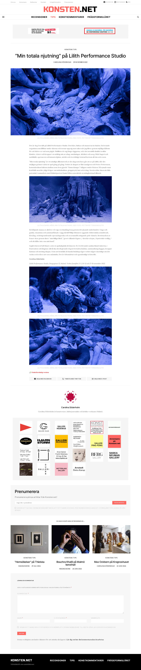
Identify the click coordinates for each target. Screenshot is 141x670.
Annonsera (22, 2)
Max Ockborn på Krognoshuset (111, 561)
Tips (53, 17)
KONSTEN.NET (21, 660)
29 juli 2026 (36, 566)
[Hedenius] (61, 427)
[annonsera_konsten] (114, 441)
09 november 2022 (80, 62)
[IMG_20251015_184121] (43, 31)
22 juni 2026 (121, 566)
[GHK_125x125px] (61, 441)
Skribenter (33, 2)
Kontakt (43, 2)
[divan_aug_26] (79, 455)
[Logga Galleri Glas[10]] (43, 427)
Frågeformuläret (98, 17)
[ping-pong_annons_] (96, 441)
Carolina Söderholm (62, 62)
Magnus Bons (24, 566)
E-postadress (60, 618)
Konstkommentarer (71, 17)
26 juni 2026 (77, 569)
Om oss (13, 2)
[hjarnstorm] (43, 441)
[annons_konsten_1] (26, 427)
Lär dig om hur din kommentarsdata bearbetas (85, 640)
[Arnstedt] (79, 469)
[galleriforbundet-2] (43, 455)
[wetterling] (61, 469)
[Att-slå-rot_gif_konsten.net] (26, 469)
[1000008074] (114, 455)
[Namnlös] (61, 455)
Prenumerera (68, 2)
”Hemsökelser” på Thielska (29, 561)
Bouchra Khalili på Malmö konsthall (70, 563)
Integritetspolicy (55, 2)
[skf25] (114, 427)
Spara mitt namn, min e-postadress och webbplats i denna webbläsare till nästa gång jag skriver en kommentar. (68, 627)
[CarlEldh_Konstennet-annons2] (79, 441)
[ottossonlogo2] (26, 441)
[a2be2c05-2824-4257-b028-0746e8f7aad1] (79, 427)
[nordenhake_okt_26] (26, 455)
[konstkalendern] (96, 427)
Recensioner (39, 17)
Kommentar (22, 593)
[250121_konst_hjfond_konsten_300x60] (99, 31)
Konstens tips (71, 49)
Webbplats (95, 618)
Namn (20, 618)
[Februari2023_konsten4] (96, 455)
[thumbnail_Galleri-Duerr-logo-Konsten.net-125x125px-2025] (43, 469)
